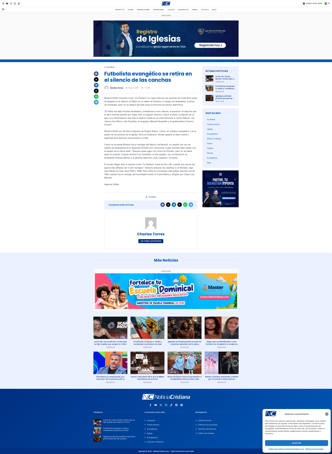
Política (205, 10)
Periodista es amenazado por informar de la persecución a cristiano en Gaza (110, 379)
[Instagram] (15, 3)
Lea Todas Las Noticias (150, 241)
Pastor (210, 143)
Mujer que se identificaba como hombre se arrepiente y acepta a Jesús (221, 344)
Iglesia (130, 10)
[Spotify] (181, 405)
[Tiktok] (19, 3)
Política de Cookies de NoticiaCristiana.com (286, 449)
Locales (171, 10)
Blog (214, 10)
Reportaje (119, 10)
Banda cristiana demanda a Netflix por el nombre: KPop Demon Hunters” (221, 379)
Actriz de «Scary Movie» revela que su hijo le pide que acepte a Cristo (225, 80)
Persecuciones (143, 10)
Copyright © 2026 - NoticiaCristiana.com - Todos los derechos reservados (166, 451)
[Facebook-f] (3, 3)
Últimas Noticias (217, 71)
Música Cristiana (214, 139)
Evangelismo (158, 10)
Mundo (195, 10)
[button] (327, 414)
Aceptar (296, 443)
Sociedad (111, 67)
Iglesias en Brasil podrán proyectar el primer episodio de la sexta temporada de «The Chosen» (184, 344)
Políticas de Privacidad (314, 449)
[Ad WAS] (166, 56)
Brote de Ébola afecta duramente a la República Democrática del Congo (185, 379)
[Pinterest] (176, 405)
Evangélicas (183, 10)
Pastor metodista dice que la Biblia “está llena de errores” (147, 377)
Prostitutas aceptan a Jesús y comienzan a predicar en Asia (225, 88)
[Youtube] (7, 3)
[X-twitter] (11, 3)
